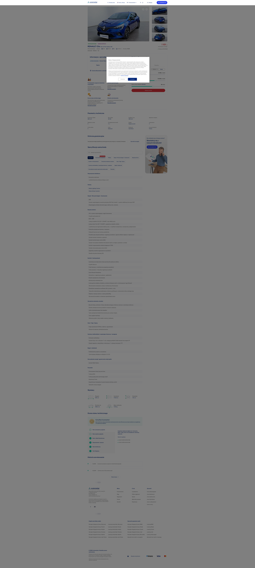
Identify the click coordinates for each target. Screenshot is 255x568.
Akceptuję (132, 79)
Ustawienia (123, 79)
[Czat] (142, 2)
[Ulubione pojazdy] (140, 2)
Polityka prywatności (124, 75)
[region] (128, 70)
